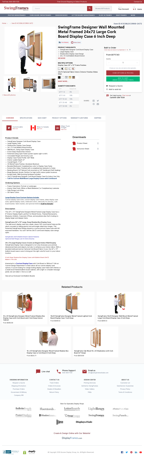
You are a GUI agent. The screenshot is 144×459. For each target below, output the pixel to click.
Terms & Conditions (125, 392)
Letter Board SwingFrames (83, 15)
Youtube (140, 452)
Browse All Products (103, 8)
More (133, 15)
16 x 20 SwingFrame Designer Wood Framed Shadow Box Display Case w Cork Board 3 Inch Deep (48, 352)
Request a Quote (19, 383)
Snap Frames (121, 15)
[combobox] (62, 8)
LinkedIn (136, 452)
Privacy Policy (125, 389)
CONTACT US (54, 380)
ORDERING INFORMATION (19, 380)
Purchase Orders (19, 389)
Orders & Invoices (54, 386)
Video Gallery (89, 389)
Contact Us (138, 2)
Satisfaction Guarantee (125, 386)
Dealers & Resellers (54, 389)
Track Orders (54, 383)
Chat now (125, 95)
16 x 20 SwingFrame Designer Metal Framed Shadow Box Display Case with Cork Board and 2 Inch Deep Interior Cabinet (24, 318)
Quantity (108, 59)
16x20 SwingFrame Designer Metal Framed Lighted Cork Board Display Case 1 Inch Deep (71, 317)
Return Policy (54, 392)
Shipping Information (18, 386)
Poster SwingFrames (17, 15)
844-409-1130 (14, 2)
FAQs (90, 392)
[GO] (89, 8)
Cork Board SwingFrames (40, 15)
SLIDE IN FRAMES (105, 15)
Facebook (122, 452)
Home (4, 23)
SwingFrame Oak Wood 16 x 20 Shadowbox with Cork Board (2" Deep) (93, 352)
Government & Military (19, 392)
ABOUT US (125, 380)
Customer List (125, 383)
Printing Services (90, 383)
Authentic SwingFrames (89, 386)
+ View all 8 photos (9, 95)
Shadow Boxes (61, 15)
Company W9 (19, 395)
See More (61, 58)
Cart (134, 7)
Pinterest (131, 452)
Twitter (126, 452)
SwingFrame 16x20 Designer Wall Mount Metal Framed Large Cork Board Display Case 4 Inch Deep (118, 317)
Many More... (63, 81)
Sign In (120, 7)
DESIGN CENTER (90, 380)
